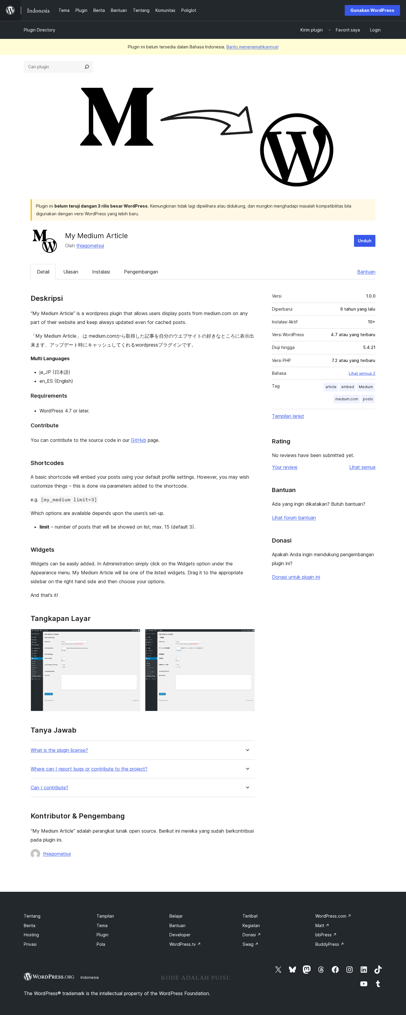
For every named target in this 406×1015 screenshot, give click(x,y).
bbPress (326, 934)
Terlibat (250, 915)
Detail (43, 272)
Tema (102, 925)
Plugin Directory (39, 29)
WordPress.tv (185, 944)
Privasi (30, 944)
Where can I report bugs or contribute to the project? (89, 769)
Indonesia (90, 977)
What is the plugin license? (59, 750)
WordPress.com (333, 915)
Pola (101, 944)
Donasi (252, 934)
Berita (29, 925)
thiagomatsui (90, 246)
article (330, 387)
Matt (322, 925)
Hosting (31, 934)
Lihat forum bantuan (294, 518)
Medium (366, 387)
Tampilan (105, 915)
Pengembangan (141, 272)
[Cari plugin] (87, 67)
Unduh (365, 240)
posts (368, 399)
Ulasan (70, 272)
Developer (180, 934)
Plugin (102, 934)
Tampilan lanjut (288, 416)
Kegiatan (251, 925)
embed (347, 387)
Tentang (32, 915)
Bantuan (366, 272)
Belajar (176, 915)
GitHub (138, 440)
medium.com (346, 399)
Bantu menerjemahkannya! (252, 46)
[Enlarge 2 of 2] (247, 637)
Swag (251, 944)
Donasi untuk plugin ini (296, 577)
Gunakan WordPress (372, 10)
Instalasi (101, 272)
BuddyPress (329, 944)
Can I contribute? (49, 788)
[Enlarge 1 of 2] (132, 637)
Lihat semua (362, 467)
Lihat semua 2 (362, 373)
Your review (285, 467)
